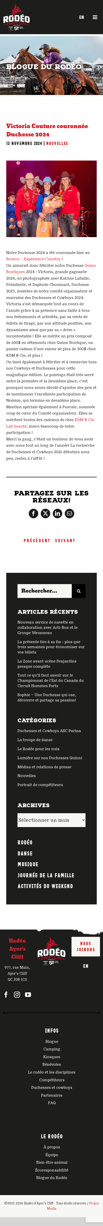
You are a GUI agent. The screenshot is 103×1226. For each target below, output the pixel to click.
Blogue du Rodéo (51, 1177)
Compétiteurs (51, 1080)
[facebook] (6, 995)
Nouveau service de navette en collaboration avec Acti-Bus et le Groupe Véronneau (48, 627)
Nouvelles (57, 143)
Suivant (65, 540)
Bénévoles (51, 1064)
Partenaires (51, 1095)
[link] (33, 259)
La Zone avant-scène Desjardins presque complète (47, 664)
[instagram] (17, 995)
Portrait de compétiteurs (40, 784)
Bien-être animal (52, 1162)
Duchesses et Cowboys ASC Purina (49, 730)
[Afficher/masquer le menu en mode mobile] (95, 17)
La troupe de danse (35, 739)
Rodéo (25, 842)
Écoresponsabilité (51, 1170)
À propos (52, 1147)
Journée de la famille (46, 875)
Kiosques (51, 1056)
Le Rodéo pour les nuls (39, 748)
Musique (28, 863)
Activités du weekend (45, 885)
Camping (52, 1049)
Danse (25, 853)
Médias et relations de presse (44, 767)
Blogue (52, 1041)
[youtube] (28, 995)
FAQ (52, 1102)
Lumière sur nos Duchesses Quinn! (50, 757)
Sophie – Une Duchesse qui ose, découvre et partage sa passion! (47, 697)
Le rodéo (52, 1136)
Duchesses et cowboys (51, 1087)
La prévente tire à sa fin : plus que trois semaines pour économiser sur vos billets (51, 647)
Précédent (37, 540)
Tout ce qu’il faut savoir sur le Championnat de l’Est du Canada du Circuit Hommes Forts (51, 680)
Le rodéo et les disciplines (52, 1072)
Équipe (52, 1154)
